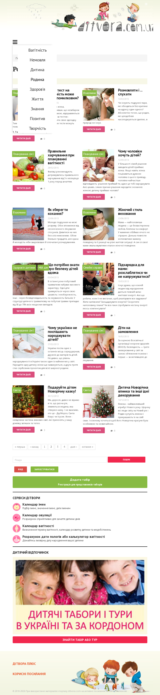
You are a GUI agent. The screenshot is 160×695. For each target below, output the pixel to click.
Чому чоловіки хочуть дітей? (130, 153)
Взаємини (89, 93)
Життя (37, 99)
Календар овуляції (37, 515)
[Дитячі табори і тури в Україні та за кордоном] (80, 595)
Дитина (37, 69)
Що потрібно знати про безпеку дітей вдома (63, 268)
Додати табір (80, 482)
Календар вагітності (38, 526)
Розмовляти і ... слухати (130, 92)
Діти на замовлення (128, 329)
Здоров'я (37, 89)
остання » (87, 446)
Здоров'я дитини (24, 267)
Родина (37, 79)
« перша (20, 446)
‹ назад (34, 446)
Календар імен (33, 504)
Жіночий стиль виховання (130, 211)
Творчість (37, 128)
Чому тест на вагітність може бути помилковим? (63, 94)
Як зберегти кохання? (58, 211)
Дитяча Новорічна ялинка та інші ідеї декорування (133, 391)
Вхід (20, 469)
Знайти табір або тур (80, 640)
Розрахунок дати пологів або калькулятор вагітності (63, 536)
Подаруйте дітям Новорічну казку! (62, 389)
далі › (73, 446)
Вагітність (37, 50)
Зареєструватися (44, 469)
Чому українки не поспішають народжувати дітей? (62, 333)
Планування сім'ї (23, 154)
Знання (37, 108)
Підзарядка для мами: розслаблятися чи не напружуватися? (134, 270)
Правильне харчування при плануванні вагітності (61, 157)
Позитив (37, 118)
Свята (16, 390)
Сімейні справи (92, 267)
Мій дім (43, 267)
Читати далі (24, 138)
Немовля (37, 60)
